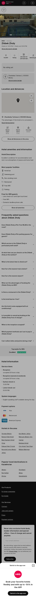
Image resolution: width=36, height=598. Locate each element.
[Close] (33, 565)
